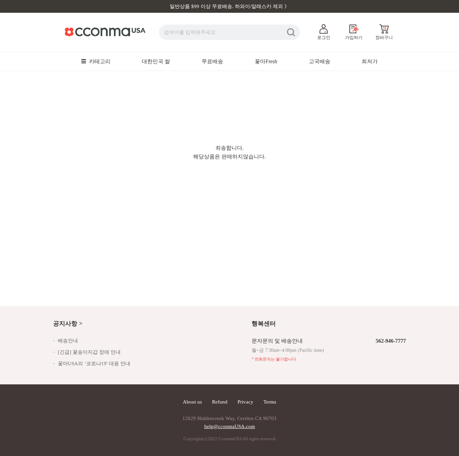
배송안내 (68, 340)
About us (192, 402)
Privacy (245, 402)
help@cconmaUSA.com (229, 426)
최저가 (370, 61)
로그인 (323, 37)
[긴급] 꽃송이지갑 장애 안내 (89, 352)
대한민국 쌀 (156, 61)
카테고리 (99, 61)
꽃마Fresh (266, 61)
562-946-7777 (391, 341)
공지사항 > (67, 323)
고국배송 (319, 61)
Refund (219, 402)
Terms (269, 402)
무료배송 (212, 61)
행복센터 (264, 323)
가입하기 (354, 37)
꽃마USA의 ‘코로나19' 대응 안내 (94, 363)
